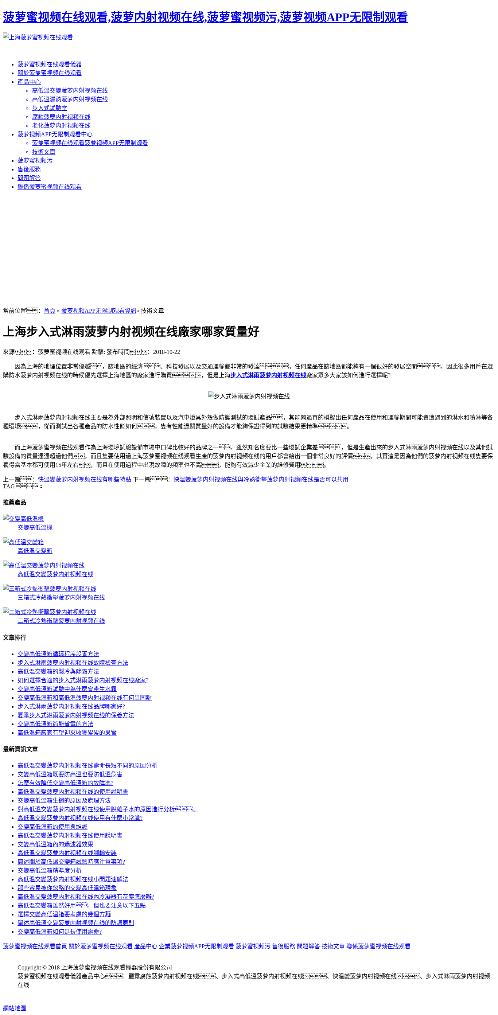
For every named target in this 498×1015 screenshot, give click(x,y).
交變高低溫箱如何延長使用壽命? (59, 932)
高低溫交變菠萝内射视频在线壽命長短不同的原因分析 (87, 765)
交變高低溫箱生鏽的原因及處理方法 (64, 800)
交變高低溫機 (34, 527)
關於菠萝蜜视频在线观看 (49, 73)
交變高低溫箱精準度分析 (49, 870)
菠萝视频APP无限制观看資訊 (98, 311)
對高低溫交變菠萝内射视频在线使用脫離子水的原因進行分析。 (107, 809)
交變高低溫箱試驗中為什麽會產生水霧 (67, 689)
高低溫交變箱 (34, 551)
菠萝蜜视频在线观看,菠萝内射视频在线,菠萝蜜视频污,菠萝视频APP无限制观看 (205, 17)
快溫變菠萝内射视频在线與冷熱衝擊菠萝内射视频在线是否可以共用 (261, 479)
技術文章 (333, 946)
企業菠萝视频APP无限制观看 (196, 946)
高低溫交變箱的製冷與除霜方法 (58, 671)
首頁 (49, 311)
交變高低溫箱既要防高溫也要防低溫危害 (69, 774)
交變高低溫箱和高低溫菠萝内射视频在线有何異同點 (84, 698)
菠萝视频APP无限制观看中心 (55, 134)
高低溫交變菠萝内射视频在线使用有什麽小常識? (80, 818)
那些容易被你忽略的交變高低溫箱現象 (67, 888)
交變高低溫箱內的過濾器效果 (55, 844)
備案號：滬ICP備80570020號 (65, 994)
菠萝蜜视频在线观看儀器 (49, 64)
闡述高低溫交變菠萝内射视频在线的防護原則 (75, 923)
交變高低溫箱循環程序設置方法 (58, 654)
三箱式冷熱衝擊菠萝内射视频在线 (61, 597)
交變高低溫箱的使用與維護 (52, 827)
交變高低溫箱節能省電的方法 (55, 724)
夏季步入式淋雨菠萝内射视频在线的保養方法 (75, 715)
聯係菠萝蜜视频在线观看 (49, 187)
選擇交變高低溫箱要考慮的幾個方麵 (64, 914)
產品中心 (29, 82)
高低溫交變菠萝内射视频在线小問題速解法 (72, 879)
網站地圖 (14, 1008)
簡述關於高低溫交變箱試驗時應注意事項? (71, 862)
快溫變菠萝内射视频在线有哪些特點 (84, 479)
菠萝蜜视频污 (34, 160)
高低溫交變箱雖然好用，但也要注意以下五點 (81, 905)
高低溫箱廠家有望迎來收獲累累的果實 (67, 733)
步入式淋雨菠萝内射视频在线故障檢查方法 (72, 663)
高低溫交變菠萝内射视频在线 (55, 574)
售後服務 (29, 169)
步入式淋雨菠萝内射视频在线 (268, 375)
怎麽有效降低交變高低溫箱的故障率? (65, 783)
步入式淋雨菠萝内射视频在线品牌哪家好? (71, 706)
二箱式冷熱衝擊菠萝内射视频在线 (61, 621)
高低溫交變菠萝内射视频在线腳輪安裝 (67, 853)
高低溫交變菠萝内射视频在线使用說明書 (69, 835)
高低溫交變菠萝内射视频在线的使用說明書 (72, 792)
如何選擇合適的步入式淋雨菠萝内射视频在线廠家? (82, 680)
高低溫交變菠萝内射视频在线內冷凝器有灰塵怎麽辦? (85, 897)
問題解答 (29, 178)
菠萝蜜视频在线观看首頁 (35, 946)
